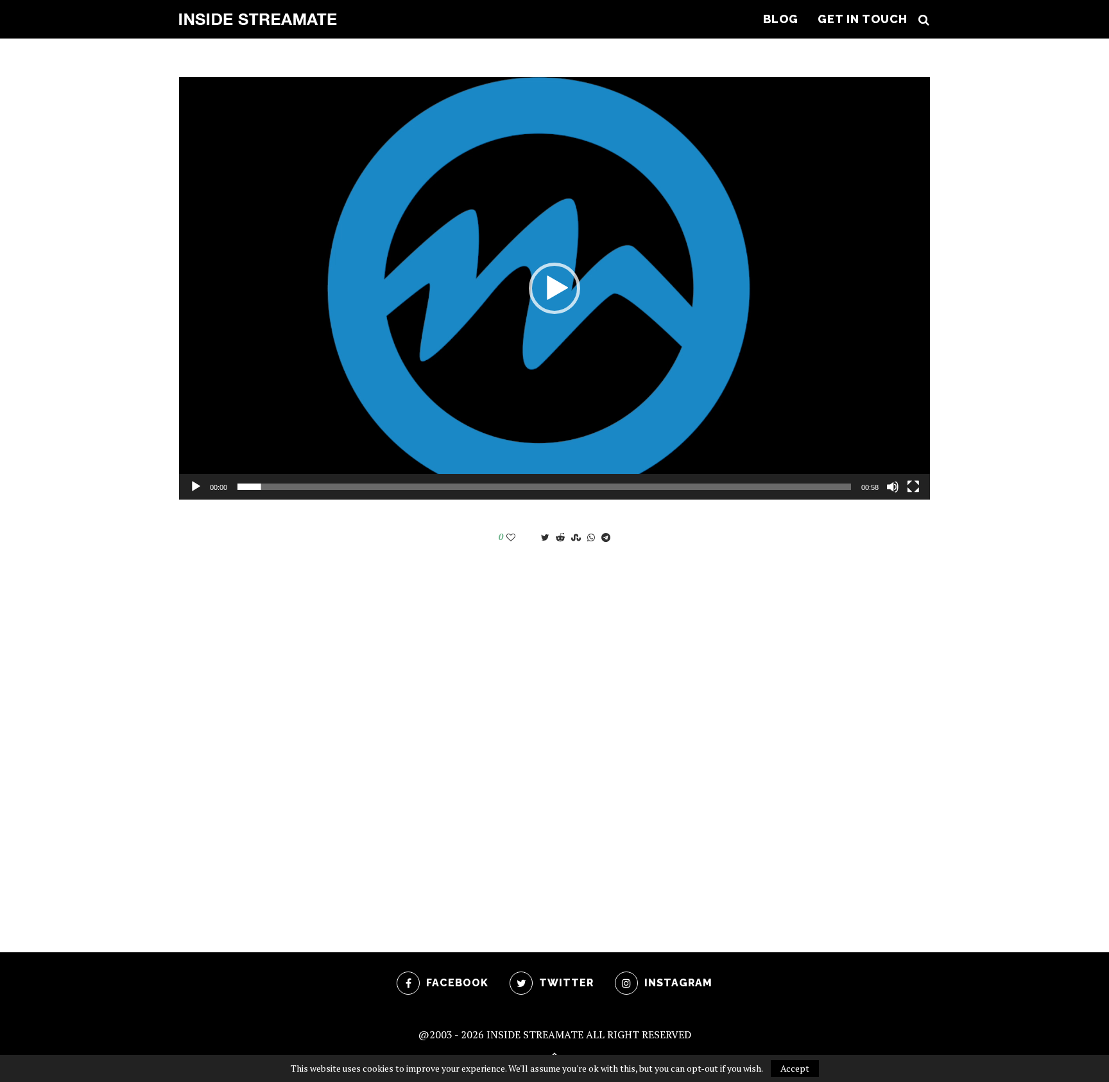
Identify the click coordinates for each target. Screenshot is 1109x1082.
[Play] (195, 486)
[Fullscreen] (913, 486)
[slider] (544, 487)
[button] (554, 288)
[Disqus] (554, 731)
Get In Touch (862, 19)
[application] (554, 288)
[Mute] (892, 486)
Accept (794, 1068)
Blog (780, 19)
